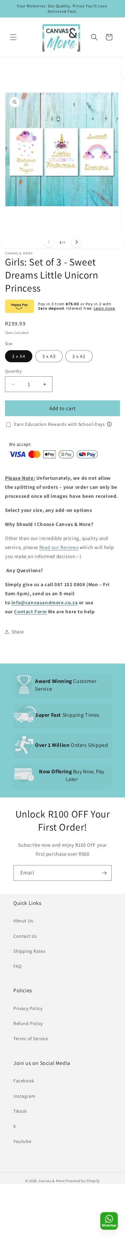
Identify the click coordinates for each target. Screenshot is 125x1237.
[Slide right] (77, 242)
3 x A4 (18, 356)
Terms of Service (30, 1038)
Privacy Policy (27, 1008)
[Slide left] (49, 242)
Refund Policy (28, 1023)
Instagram (24, 1096)
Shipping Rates (29, 951)
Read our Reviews (59, 547)
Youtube (22, 1141)
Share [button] (18, 632)
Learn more (104, 308)
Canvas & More (52, 1180)
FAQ (17, 966)
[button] (13, 37)
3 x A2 (79, 356)
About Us (23, 921)
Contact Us (25, 936)
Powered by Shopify (82, 1180)
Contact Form (30, 611)
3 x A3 (49, 356)
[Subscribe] (104, 873)
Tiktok (20, 1111)
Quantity (13, 371)
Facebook (23, 1081)
